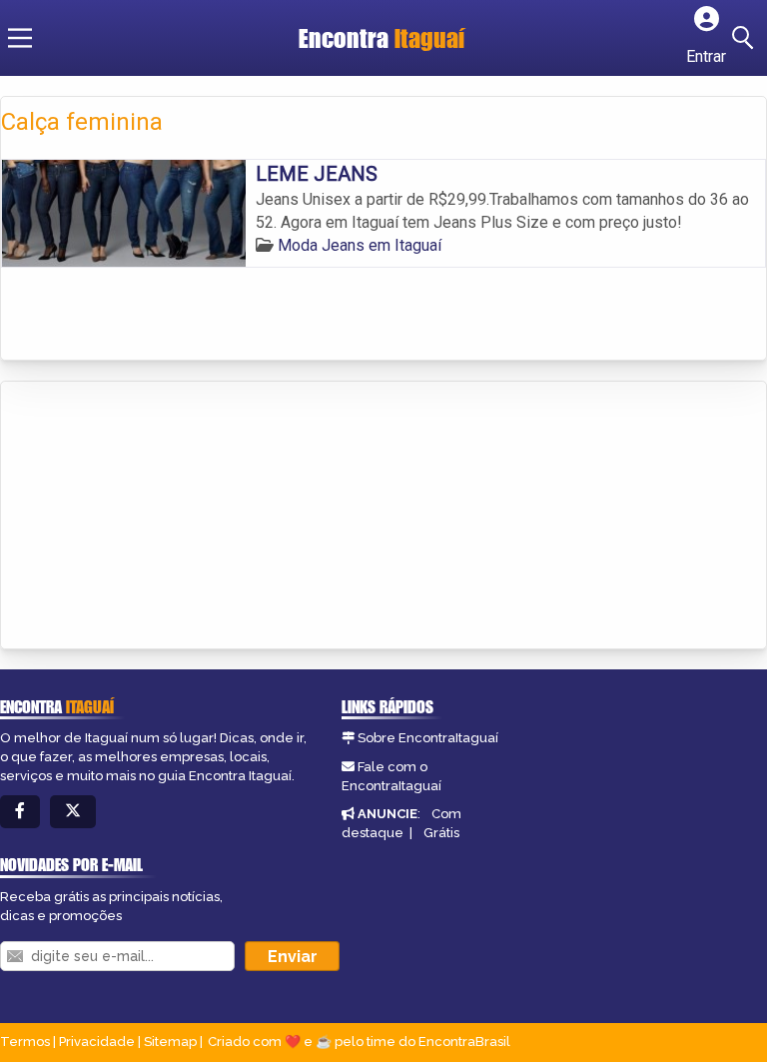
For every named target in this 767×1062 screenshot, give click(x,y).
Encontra (381, 38)
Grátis (441, 832)
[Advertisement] (151, 516)
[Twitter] (73, 811)
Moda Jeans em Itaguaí (359, 245)
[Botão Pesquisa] (746, 38)
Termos (25, 1041)
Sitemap (170, 1041)
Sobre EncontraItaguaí (428, 737)
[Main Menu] (20, 38)
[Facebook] (20, 811)
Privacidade (97, 1041)
